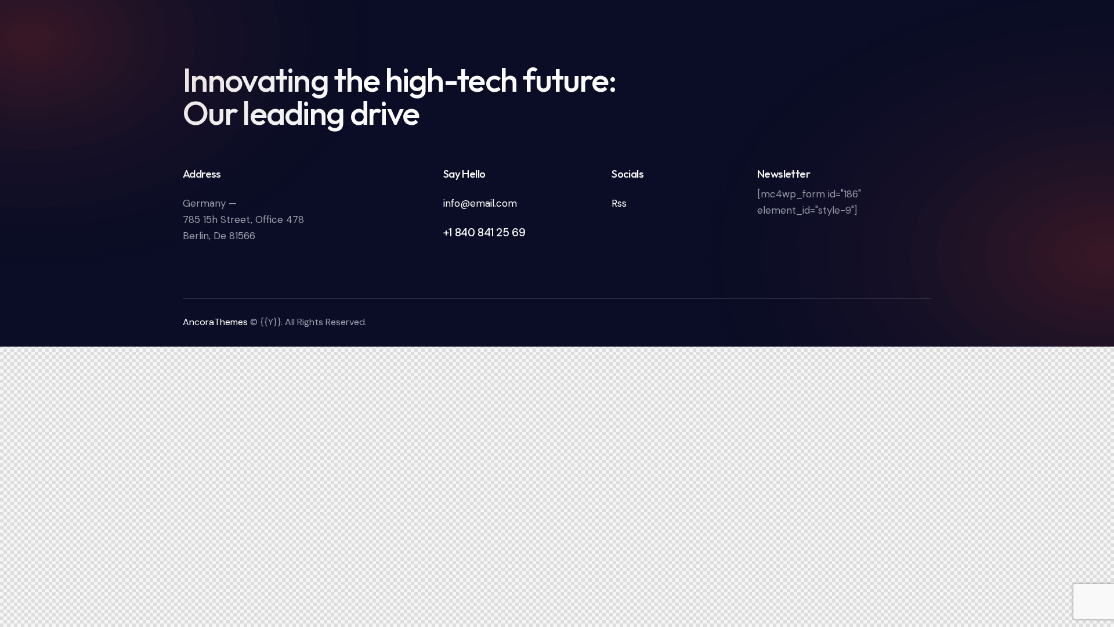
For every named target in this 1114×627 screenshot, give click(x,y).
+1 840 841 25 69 (484, 232)
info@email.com (480, 203)
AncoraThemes (215, 322)
